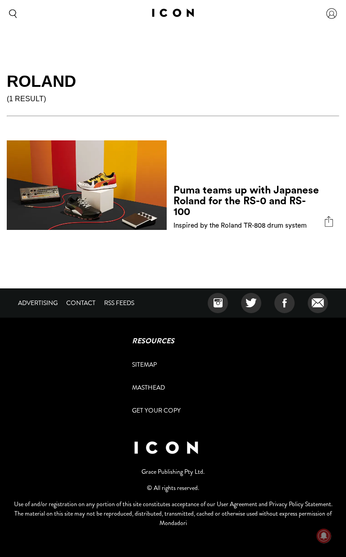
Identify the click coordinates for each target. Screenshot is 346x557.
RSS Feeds (119, 302)
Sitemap (144, 364)
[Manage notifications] (324, 536)
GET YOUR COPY (156, 410)
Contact (81, 302)
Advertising (38, 302)
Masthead (148, 387)
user (331, 13)
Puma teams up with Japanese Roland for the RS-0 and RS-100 (246, 201)
